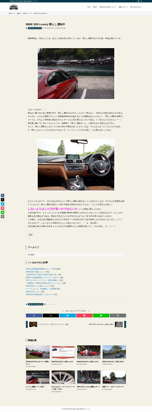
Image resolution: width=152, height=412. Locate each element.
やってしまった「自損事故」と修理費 (41, 289)
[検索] (141, 1)
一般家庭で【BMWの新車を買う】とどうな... (44, 283)
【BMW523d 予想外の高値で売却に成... (41, 275)
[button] (34, 315)
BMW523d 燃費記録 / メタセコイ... (39, 294)
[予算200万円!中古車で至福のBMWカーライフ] (13, 7)
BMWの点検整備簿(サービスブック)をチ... (42, 277)
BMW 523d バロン (33, 292)
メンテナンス (51, 304)
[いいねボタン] (30, 234)
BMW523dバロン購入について (38, 286)
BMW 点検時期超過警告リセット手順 (41, 269)
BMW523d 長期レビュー (35, 272)
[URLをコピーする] (118, 315)
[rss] (138, 1)
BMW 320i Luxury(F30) (34, 28)
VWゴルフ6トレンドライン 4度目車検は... (42, 280)
